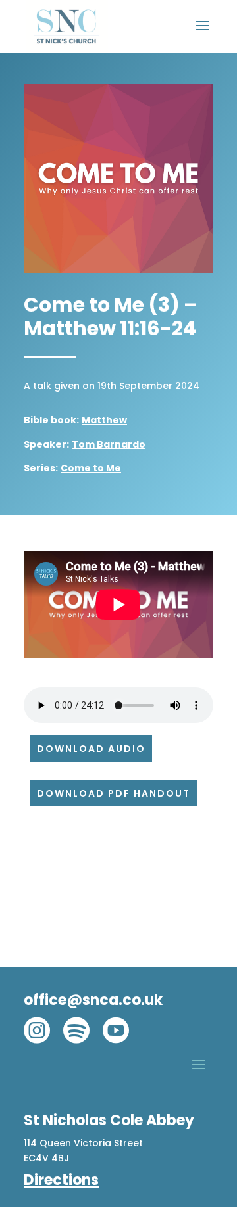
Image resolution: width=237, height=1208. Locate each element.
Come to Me (91, 468)
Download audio (91, 748)
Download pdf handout (113, 793)
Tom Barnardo (108, 444)
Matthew (104, 420)
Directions (61, 1180)
